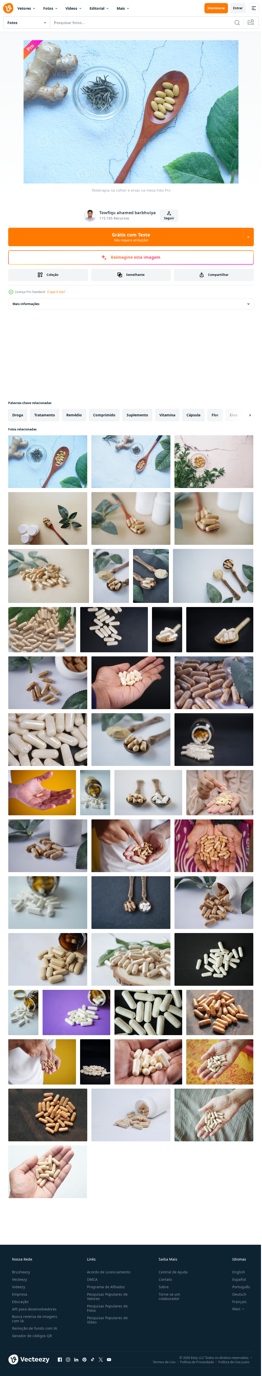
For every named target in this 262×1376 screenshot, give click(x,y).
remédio (74, 415)
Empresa (19, 1294)
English (235, 1272)
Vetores (24, 8)
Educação (20, 1301)
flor (215, 415)
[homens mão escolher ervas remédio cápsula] (42, 792)
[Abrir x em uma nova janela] (101, 1359)
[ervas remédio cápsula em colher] (151, 576)
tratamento (44, 415)
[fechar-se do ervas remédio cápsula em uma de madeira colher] (219, 629)
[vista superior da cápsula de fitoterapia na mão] (219, 1062)
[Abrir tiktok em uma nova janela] (93, 1359)
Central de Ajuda (170, 1272)
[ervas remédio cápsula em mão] (130, 682)
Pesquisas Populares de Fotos (105, 1308)
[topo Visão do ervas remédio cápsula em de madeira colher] (47, 518)
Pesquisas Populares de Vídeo (105, 1320)
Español (236, 1279)
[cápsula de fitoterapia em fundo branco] (42, 629)
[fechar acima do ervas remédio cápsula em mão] (148, 1062)
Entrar (234, 8)
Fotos (48, 8)
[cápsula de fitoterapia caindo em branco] (95, 792)
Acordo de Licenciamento (107, 1272)
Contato (162, 1279)
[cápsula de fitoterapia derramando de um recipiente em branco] (130, 1115)
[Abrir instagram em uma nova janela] (68, 1359)
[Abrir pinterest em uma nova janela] (84, 1359)
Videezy (18, 1286)
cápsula (193, 415)
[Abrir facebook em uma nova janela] (60, 1359)
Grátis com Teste (129, 237)
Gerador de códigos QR (31, 1335)
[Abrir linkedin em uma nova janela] (76, 1359)
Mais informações (26, 304)
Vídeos (71, 8)
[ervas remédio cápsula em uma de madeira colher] (130, 518)
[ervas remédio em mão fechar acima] (130, 845)
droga (17, 415)
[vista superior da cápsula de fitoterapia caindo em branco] (213, 902)
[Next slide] (242, 415)
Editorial (97, 8)
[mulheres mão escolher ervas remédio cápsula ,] (219, 792)
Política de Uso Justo (230, 1361)
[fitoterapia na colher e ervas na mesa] (47, 461)
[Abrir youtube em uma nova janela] (109, 1359)
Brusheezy (20, 1272)
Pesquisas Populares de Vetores (105, 1296)
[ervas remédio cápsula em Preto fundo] (95, 1062)
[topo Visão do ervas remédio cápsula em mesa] (47, 739)
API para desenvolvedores (34, 1309)
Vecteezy (19, 1279)
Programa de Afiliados (104, 1286)
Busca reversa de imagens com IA (34, 1318)
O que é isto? (56, 292)
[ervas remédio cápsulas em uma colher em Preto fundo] (167, 629)
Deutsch (236, 1294)
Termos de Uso (160, 1361)
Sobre (161, 1286)
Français (236, 1301)
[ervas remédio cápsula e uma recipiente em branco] (47, 845)
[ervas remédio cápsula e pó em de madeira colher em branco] (130, 739)
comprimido (104, 415)
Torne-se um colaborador (167, 1296)
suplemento (137, 415)
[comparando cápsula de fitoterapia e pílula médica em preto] (148, 792)
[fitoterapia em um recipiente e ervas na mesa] (213, 461)
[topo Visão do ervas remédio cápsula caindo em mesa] (47, 682)
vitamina (167, 415)
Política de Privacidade (193, 1361)
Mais (121, 8)
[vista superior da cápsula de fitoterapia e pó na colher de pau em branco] (213, 576)
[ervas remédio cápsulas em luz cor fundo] (48, 576)
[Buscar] (233, 22)
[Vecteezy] (8, 8)
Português (238, 1286)
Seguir (167, 218)
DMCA (90, 1279)
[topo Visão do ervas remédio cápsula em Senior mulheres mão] (213, 845)
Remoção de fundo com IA (34, 1328)
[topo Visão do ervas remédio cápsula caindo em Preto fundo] (114, 629)
